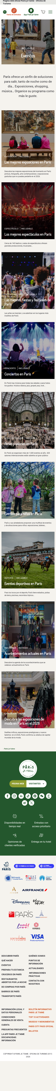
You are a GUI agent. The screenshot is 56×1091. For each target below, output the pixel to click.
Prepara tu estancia (12, 970)
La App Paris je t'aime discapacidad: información (12, 1037)
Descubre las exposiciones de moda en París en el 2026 (24, 721)
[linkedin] (21, 796)
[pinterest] (35, 796)
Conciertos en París (17, 374)
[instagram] (14, 796)
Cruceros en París (11, 974)
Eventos (6, 965)
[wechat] (42, 796)
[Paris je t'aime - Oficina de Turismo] (5, 12)
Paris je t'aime (9, 749)
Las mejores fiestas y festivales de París (27, 302)
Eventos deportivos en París (23, 583)
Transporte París (11, 996)
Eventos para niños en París (23, 513)
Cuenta (5, 1025)
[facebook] (7, 796)
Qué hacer (7, 960)
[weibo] (24, 803)
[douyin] (48, 796)
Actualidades (36, 968)
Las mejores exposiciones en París (27, 162)
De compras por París (13, 987)
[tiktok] (28, 796)
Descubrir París (10, 956)
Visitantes (35, 783)
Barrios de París (10, 991)
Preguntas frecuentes (14, 1029)
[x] (31, 803)
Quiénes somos (37, 956)
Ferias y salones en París (20, 443)
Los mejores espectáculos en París (27, 234)
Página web (18, 783)
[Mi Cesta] (43, 12)
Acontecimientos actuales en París (27, 653)
